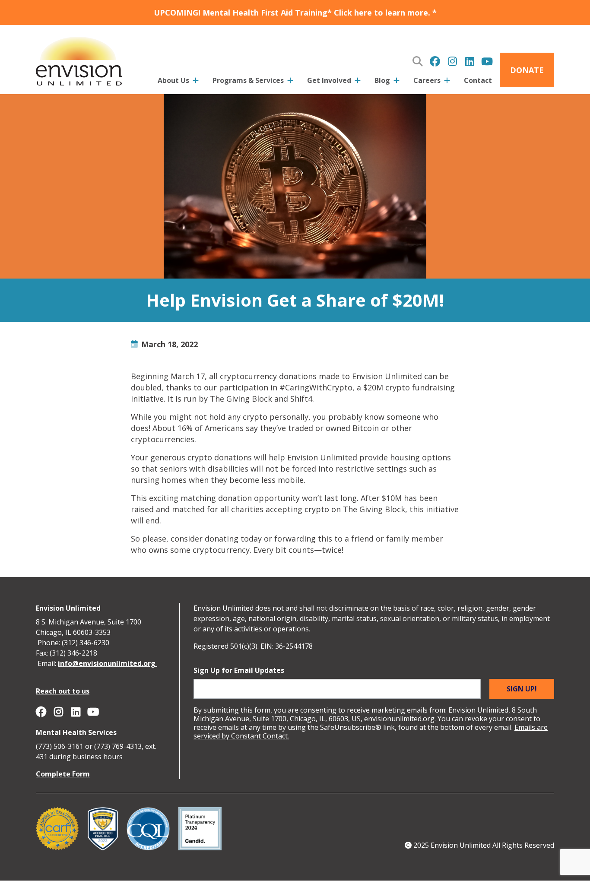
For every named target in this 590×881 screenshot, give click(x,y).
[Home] (79, 59)
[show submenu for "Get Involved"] (357, 82)
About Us (173, 80)
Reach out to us (62, 691)
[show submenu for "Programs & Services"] (290, 82)
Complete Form (63, 774)
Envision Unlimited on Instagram (452, 61)
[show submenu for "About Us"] (195, 82)
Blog (382, 80)
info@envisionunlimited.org (107, 663)
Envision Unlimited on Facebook (435, 61)
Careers (427, 80)
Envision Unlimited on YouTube (486, 61)
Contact (478, 80)
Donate (527, 70)
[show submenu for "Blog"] (396, 82)
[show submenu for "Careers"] (447, 82)
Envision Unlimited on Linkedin (469, 61)
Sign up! (522, 689)
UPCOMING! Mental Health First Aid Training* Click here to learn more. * (295, 12)
